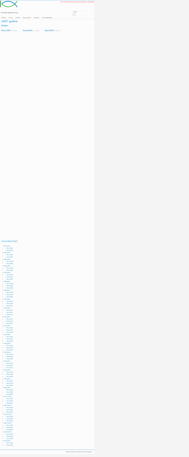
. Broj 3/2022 (8, 412)
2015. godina (7, 343)
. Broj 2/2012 (8, 321)
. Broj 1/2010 (8, 301)
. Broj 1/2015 (8, 345)
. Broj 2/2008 (8, 285)
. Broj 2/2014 (8, 339)
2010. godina (7, 299)
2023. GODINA (8, 414)
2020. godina (7, 387)
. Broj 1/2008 (8, 283)
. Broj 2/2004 (8, 257)
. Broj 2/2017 (8, 365)
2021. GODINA (8, 396)
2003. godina (7, 246)
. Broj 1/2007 (8, 274)
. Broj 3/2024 (8, 429)
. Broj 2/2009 (8, 294)
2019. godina (7, 378)
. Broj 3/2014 (8, 341)
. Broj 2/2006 (8, 270)
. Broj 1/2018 (8, 372)
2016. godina (7, 352)
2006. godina (7, 266)
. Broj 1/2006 (8, 268)
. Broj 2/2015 (8, 347)
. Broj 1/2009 (8, 292)
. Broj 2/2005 (8, 263)
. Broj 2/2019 (8, 383)
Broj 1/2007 (9, 30)
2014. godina (7, 334)
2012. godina (7, 316)
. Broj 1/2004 (8, 254)
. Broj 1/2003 (8, 248)
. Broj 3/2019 (8, 385)
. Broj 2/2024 (8, 427)
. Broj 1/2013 (8, 328)
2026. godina (7, 440)
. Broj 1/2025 (8, 434)
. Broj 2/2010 (8, 303)
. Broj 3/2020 (8, 394)
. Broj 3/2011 (8, 314)
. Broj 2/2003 (8, 250)
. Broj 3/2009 (8, 297)
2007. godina (7, 272)
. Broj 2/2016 (8, 356)
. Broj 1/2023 (8, 418)
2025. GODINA (8, 432)
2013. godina (7, 325)
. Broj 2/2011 (8, 312)
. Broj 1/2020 (8, 390)
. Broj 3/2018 (8, 376)
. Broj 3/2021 (8, 403)
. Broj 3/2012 (8, 323)
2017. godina (7, 361)
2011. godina (7, 308)
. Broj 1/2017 (8, 363)
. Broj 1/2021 (8, 398)
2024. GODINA (8, 423)
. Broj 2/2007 (8, 277)
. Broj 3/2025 (8, 438)
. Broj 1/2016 (8, 354)
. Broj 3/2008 (8, 288)
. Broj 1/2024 (8, 425)
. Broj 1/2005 (8, 261)
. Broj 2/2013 (8, 330)
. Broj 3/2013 (8, 332)
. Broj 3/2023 (8, 416)
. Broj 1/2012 (8, 319)
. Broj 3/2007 (8, 279)
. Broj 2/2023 (8, 421)
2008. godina (7, 281)
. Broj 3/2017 (8, 367)
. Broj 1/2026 (8, 443)
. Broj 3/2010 (8, 305)
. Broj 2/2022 (8, 409)
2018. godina (7, 370)
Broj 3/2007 (52, 30)
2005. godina (7, 259)
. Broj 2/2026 (8, 445)
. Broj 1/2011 (8, 310)
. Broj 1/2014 (8, 336)
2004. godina (7, 252)
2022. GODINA (8, 405)
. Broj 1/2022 (8, 407)
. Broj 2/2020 (8, 392)
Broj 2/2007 (31, 30)
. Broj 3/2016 (8, 359)
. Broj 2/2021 (8, 401)
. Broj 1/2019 (8, 381)
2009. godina (7, 290)
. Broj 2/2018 (8, 374)
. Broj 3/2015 (8, 350)
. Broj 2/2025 (8, 436)
